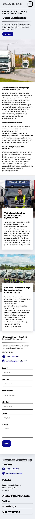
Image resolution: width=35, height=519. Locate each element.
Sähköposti (6, 402)
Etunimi (5, 368)
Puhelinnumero (8, 390)
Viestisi (5, 424)
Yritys (4, 413)
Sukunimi (5, 379)
